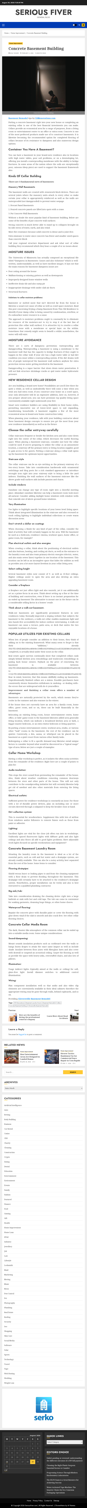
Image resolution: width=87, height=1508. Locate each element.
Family (7, 1190)
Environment (9, 1180)
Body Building (10, 1119)
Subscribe (83, 25)
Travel (7, 1364)
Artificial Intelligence (13, 1105)
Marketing (8, 1275)
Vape (6, 1369)
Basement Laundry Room (33, 1003)
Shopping (8, 1331)
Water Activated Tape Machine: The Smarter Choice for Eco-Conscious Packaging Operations (61, 1490)
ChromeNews (60, 1505)
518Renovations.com (45, 118)
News (6, 1289)
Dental (7, 1166)
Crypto (7, 1157)
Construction (9, 1152)
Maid (6, 1270)
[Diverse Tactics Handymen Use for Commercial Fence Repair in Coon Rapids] (52, 1057)
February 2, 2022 (28, 53)
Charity (7, 1143)
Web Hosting (9, 1373)
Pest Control (9, 1293)
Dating (7, 1162)
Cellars (59, 1003)
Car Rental (8, 1129)
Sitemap (56, 1500)
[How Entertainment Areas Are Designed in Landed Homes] (11, 1057)
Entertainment (10, 1176)
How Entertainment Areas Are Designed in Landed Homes (30, 1056)
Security (7, 1322)
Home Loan (9, 1232)
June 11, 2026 (66, 1063)
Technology (9, 1359)
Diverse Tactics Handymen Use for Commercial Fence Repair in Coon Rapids (71, 1057)
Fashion (7, 1195)
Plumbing (8, 1307)
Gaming (7, 1213)
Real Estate (8, 1312)
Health (7, 1223)
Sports (6, 1355)
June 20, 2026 (26, 1062)
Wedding (8, 1378)
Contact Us (48, 1500)
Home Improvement (15, 43)
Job (5, 1251)
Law (6, 1256)
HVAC (6, 1237)
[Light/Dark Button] (75, 25)
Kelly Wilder (14, 53)
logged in (22, 1034)
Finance (7, 1204)
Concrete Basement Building (18, 1006)
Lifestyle (7, 1260)
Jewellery (8, 1246)
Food (6, 1209)
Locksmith (8, 1265)
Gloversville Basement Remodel (34, 998)
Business (7, 1124)
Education (8, 1171)
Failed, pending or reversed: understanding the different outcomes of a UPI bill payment (65, 1459)
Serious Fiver (43, 12)
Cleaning (7, 1147)
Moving (7, 1279)
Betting (7, 1115)
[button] (3, 25)
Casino (7, 1133)
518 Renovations (19, 1003)
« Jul (5, 1470)
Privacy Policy (38, 1500)
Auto (6, 1110)
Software (8, 1345)
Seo (5, 1326)
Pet (5, 1298)
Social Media (9, 1340)
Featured (8, 1199)
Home (29, 1500)
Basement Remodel (49, 1003)
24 (7, 1462)
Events (7, 1185)
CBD (6, 1138)
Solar (6, 1350)
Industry (7, 1242)
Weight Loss (9, 1383)
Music (6, 1284)
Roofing (7, 1317)
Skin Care (8, 1336)
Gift (5, 1218)
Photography (9, 1303)
